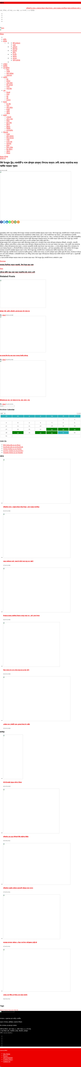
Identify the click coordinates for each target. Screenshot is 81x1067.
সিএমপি (15, 54)
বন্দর (7, 79)
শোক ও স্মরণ (9, 119)
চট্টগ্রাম (5, 41)
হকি (7, 98)
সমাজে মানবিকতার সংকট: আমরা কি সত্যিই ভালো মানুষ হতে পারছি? (18, 561)
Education (6, 1009)
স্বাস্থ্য (8, 140)
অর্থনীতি (5, 77)
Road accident (11, 1009)
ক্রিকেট (8, 92)
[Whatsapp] (9, 222)
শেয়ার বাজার (9, 83)
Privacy (5, 1056)
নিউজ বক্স (5, 132)
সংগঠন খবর (9, 141)
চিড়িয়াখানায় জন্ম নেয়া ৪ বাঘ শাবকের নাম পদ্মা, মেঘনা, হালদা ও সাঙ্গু (15, 400)
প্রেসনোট (8, 117)
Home (2, 156)
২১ (52, 429)
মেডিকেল (15, 47)
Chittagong (2, 1009)
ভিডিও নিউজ (9, 147)
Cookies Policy (8, 1059)
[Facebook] (1, 222)
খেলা (4, 90)
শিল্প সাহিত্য (9, 149)
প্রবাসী (8, 71)
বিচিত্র (8, 124)
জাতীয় (4, 39)
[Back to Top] (0, 1066)
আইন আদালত (10, 136)
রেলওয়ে (15, 58)
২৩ (75, 429)
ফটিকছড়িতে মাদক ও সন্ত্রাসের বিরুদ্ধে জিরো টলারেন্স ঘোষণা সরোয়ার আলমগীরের (35, 8)
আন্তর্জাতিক (6, 68)
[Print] (12, 222)
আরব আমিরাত (10, 73)
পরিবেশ (8, 151)
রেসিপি (8, 111)
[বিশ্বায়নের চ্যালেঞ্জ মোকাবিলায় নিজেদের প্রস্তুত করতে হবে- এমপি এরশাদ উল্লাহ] (36, 612)
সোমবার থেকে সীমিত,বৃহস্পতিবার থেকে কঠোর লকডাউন (15, 995)
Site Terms (6, 1054)
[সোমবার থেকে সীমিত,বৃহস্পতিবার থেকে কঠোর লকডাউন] (36, 991)
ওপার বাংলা (9, 75)
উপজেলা (15, 50)
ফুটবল (7, 94)
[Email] (15, 222)
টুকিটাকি (8, 128)
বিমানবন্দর (15, 49)
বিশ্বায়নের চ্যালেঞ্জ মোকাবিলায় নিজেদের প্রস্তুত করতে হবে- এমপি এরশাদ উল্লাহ (21, 615)
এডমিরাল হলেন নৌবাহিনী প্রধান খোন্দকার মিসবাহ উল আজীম (16, 724)
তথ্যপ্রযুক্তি (9, 130)
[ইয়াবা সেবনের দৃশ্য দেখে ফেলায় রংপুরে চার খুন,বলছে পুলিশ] (31, 666)
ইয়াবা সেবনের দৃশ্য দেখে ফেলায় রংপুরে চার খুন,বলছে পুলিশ (16, 670)
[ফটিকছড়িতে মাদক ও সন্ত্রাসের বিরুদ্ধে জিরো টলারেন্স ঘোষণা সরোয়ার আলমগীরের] (36, 503)
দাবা (7, 96)
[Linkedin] (7, 222)
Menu (2, 34)
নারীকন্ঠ (8, 113)
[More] (18, 222)
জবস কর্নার (9, 123)
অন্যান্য (8, 100)
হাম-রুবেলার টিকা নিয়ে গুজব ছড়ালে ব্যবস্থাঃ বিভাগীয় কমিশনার (14, 355)
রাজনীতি (5, 66)
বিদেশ (7, 69)
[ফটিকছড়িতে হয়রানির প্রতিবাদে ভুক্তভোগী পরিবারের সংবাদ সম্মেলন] (36, 884)
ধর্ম (5, 158)
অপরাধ (8, 134)
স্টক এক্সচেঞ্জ (9, 85)
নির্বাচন (8, 121)
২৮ (52, 432)
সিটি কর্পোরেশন (16, 43)
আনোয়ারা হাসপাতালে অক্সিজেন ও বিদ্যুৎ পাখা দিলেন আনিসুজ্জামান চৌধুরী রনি (20, 942)
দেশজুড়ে (5, 64)
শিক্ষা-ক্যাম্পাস (10, 138)
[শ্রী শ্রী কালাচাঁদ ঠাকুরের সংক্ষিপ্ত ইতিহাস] (13, 778)
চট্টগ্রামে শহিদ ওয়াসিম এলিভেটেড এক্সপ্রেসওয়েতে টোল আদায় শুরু (15, 311)
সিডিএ (14, 52)
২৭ (40, 432)
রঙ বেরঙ (8, 104)
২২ (63, 429)
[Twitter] (4, 222)
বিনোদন (5, 102)
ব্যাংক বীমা (9, 88)
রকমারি (5, 115)
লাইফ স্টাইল (9, 107)
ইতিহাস (8, 153)
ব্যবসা (7, 86)
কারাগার (15, 56)
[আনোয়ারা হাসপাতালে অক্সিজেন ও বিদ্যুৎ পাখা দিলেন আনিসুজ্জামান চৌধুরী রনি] (31, 938)
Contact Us (6, 1061)
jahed (4, 315)
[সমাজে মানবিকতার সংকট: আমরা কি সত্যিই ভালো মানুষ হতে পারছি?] (36, 557)
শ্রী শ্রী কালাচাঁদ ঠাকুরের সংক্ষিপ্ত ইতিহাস (12, 782)
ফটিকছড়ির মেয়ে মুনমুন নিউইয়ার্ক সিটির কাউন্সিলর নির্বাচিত (15, 836)
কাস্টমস (8, 81)
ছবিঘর (7, 145)
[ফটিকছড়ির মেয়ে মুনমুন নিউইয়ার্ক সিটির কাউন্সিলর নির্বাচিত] (31, 833)
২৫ (18, 432)
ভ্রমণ (7, 105)
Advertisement (8, 1057)
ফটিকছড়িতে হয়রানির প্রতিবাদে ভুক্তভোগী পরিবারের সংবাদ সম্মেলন (18, 888)
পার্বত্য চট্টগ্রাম (16, 60)
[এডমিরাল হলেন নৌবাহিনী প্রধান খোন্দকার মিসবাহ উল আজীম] (36, 720)
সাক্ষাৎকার (8, 143)
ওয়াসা (14, 45)
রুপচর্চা (8, 109)
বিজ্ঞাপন (8, 126)
